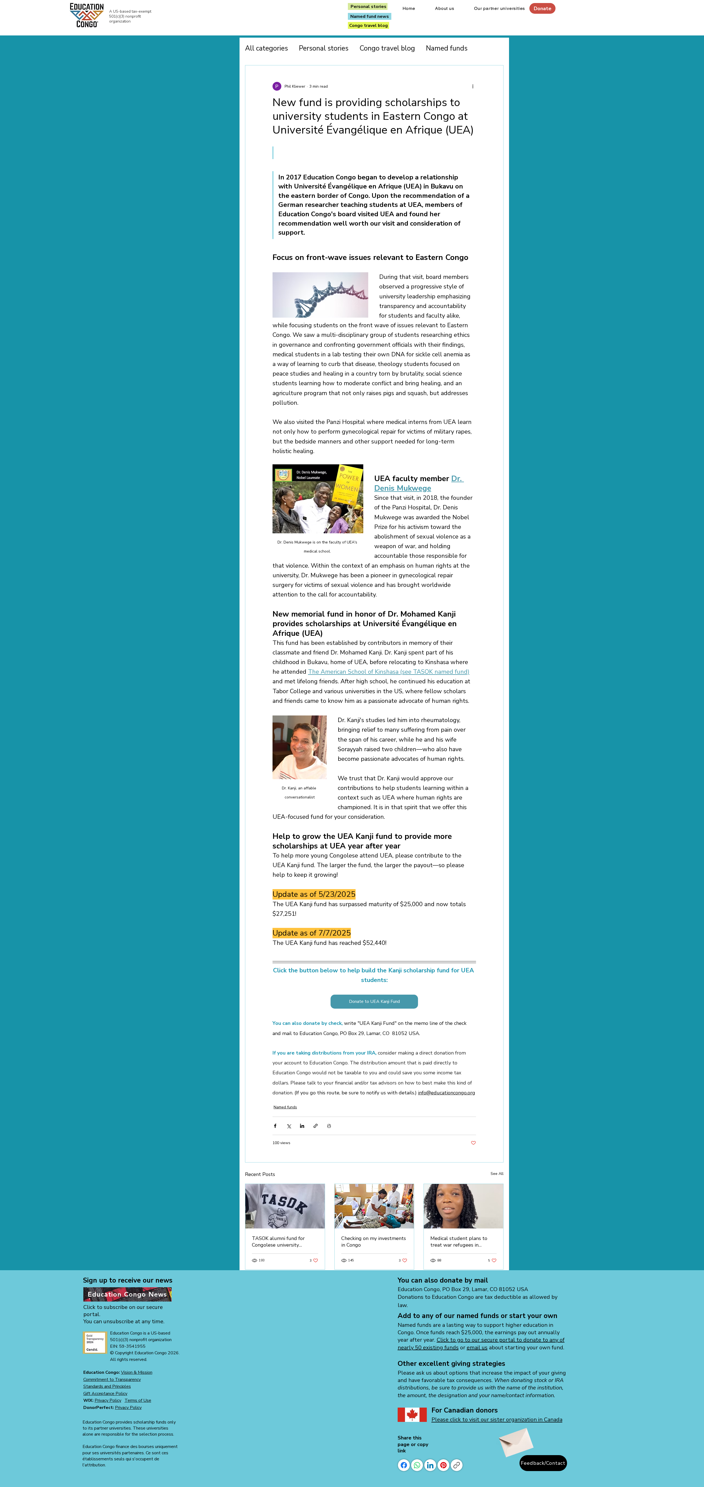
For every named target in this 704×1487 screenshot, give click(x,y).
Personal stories (323, 48)
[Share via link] (315, 1125)
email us (477, 1347)
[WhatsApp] (417, 1465)
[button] (107, 1386)
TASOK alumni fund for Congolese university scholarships (278, 1241)
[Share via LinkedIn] (302, 1125)
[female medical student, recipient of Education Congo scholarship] (463, 1206)
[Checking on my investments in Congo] (374, 1206)
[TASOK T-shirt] (285, 1206)
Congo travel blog (387, 48)
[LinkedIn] (430, 1465)
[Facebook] (404, 1465)
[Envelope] (515, 1440)
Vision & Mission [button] (136, 1372)
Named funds (447, 48)
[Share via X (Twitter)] (288, 1125)
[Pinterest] (443, 1465)
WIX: (89, 1400)
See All (497, 1173)
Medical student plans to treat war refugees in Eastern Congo (458, 1241)
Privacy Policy (108, 1400)
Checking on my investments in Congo (373, 1241)
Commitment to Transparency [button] (112, 1380)
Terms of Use (138, 1400)
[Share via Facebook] (275, 1125)
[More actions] (472, 86)
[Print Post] (329, 1125)
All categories (266, 48)
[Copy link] (457, 1465)
